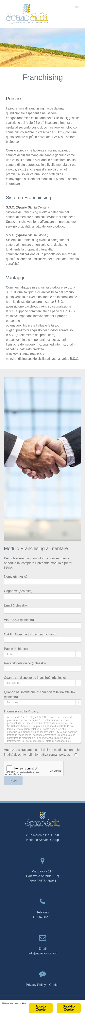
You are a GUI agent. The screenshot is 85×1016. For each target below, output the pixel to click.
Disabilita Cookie (69, 1008)
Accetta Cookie (41, 1008)
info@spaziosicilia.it (42, 953)
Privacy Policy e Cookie (42, 984)
